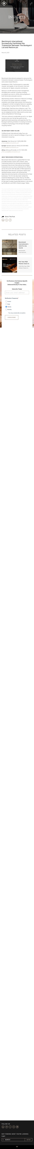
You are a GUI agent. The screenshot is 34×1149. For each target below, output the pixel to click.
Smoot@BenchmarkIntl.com (11, 143)
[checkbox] (17, 304)
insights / (17, 30)
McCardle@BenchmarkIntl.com (11, 152)
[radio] (17, 301)
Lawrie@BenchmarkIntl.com (10, 147)
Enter (29, 1140)
